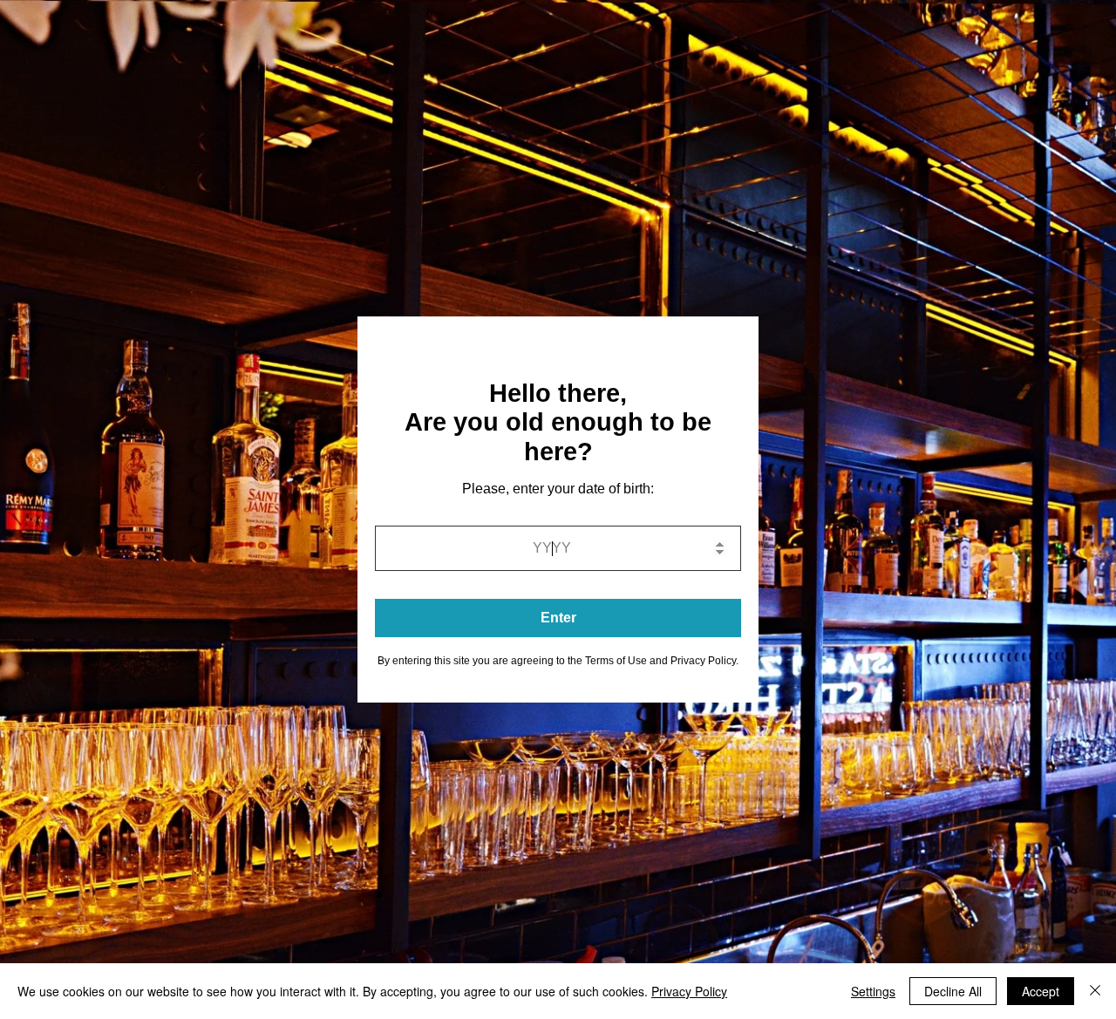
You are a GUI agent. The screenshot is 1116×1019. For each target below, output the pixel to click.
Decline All (953, 991)
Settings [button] (873, 991)
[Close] (1095, 991)
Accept (1040, 991)
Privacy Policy (689, 991)
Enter (558, 617)
